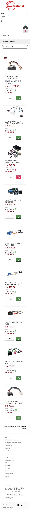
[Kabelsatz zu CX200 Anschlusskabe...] (15, 112)
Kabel (16, 494)
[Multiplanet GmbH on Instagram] (18, 504)
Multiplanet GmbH (8, 507)
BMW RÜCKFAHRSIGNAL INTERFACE (13, 201)
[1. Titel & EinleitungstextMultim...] (15, 232)
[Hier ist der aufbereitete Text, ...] (15, 313)
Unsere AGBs (8, 445)
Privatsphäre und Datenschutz (13, 442)
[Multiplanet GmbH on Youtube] (21, 504)
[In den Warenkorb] (18, 98)
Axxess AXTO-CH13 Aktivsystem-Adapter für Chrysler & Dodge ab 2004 (14, 162)
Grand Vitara (9, 489)
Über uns (7, 468)
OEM (12, 492)
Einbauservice (8, 463)
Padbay (7, 492)
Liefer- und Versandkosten (12, 440)
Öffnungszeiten (9, 473)
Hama (21, 495)
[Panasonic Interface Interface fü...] (15, 392)
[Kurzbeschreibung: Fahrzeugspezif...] (15, 352)
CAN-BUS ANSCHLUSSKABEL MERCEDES (14, 363)
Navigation (6, 35)
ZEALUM (19, 488)
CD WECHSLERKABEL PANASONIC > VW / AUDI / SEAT (14, 403)
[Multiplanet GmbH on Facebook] (25, 504)
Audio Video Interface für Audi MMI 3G (14, 244)
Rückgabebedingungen (11, 471)
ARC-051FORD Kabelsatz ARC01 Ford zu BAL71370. (14, 122)
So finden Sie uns (9, 460)
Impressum (8, 448)
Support (7, 476)
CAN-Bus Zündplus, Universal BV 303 (11, 77)
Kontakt (7, 451)
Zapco (12, 495)
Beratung (7, 465)
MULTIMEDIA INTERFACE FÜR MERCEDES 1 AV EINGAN (13, 284)
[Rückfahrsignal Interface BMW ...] (15, 191)
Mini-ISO (17, 492)
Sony (7, 494)
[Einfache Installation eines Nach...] (15, 151)
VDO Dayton (9, 498)
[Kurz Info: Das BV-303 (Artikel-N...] (15, 65)
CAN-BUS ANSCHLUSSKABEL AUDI (14, 323)
